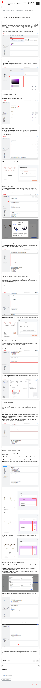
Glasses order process (29, 10)
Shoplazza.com (18, 3)
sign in (5, 675)
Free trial (37, 3)
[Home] (3, 2)
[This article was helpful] (34, 661)
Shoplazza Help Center (6, 10)
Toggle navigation (5, 7)
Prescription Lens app (19, 10)
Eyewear (12, 10)
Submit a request (24, 3)
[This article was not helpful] (37, 661)
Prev (3, 665)
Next (38, 665)
